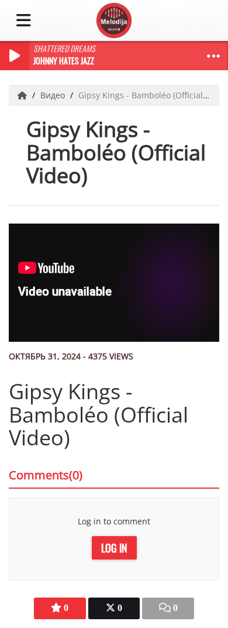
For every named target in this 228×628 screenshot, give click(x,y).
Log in (114, 547)
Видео (53, 95)
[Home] (23, 95)
